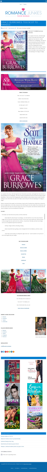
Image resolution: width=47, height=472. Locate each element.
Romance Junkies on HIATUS (7, 436)
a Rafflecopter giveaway (6, 346)
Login (21, 4)
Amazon (23, 244)
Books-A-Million (23, 250)
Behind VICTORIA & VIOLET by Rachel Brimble (10, 438)
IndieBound (23, 260)
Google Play (23, 254)
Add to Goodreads (23, 120)
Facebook (5, 318)
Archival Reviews (24, 468)
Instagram (5, 335)
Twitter (4, 320)
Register (25, 4)
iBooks (23, 257)
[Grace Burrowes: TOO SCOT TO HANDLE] (14, 51)
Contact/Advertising (32, 468)
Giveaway (24, 28)
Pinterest (4, 336)
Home (12, 468)
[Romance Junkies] (23, 12)
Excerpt (20, 28)
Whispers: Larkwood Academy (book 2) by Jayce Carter (12, 446)
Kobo (23, 263)
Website (4, 316)
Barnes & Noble (23, 247)
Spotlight (28, 28)
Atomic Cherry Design (27, 464)
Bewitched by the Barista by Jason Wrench (10, 443)
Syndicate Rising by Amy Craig (7, 441)
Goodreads (5, 321)
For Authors (17, 468)
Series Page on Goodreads (23, 308)
